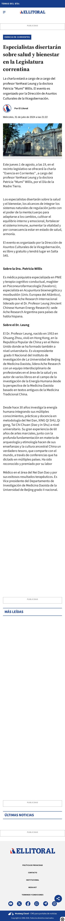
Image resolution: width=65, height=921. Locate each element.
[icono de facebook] (28, 903)
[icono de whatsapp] (36, 903)
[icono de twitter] (19, 903)
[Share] (58, 899)
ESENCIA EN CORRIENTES (17, 37)
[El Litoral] (32, 12)
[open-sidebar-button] (4, 12)
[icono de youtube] (10, 903)
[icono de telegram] (45, 903)
